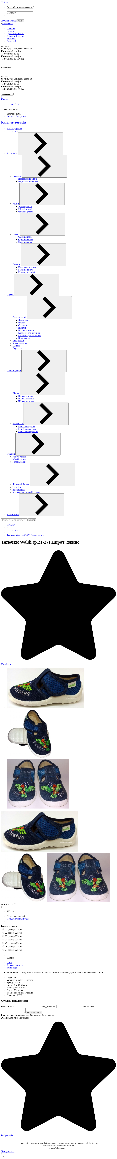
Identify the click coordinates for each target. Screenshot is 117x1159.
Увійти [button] (4, 2)
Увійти (20, 21)
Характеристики (15, 965)
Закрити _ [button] (7, 1151)
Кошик (10, 116)
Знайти (32, 520)
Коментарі (12, 967)
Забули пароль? (8, 20)
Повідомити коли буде (18, 919)
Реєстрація (7, 23)
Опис (9, 962)
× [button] (1, 1154)
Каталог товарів (13, 122)
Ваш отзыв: (88, 1006)
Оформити (21, 116)
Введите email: (49, 1006)
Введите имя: (7, 1006)
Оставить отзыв (34, 1012)
